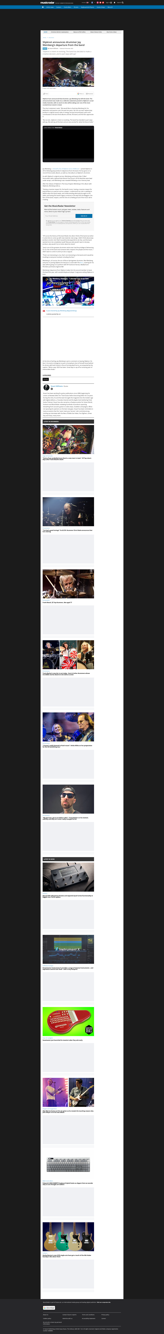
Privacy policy (105, 1315)
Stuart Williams (54, 48)
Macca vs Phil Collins (79, 32)
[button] (120, 2)
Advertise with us (67, 1318)
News (44, 48)
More (109, 7)
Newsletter (90, 93)
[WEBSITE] (52, 389)
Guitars (58, 7)
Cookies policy (47, 1318)
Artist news (50, 7)
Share (46, 93)
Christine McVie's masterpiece (60, 32)
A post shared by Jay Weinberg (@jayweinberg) (61, 311)
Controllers (67, 7)
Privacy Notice (51, 222)
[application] (68, 144)
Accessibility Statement (88, 1318)
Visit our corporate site (103, 1302)
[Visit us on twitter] (95, 3)
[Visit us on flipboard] (103, 3)
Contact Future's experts (69, 1315)
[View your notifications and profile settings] (114, 2)
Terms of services (66, 220)
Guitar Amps (101, 7)
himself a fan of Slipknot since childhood (66, 169)
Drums (76, 7)
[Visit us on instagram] (98, 3)
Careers (103, 1318)
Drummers (51, 37)
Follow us (81, 93)
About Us (45, 1315)
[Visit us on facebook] (92, 3)
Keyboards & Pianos (87, 7)
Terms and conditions (88, 1315)
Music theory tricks (96, 32)
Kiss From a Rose (112, 32)
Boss (81, 263)
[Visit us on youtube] (100, 3)
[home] (43, 7)
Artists (44, 37)
